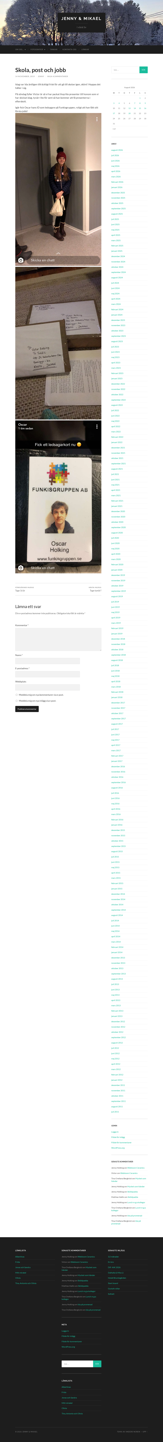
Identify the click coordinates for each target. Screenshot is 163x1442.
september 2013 (118, 973)
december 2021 (118, 447)
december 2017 (118, 702)
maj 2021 (115, 484)
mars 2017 (116, 750)
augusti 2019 (117, 596)
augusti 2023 (117, 341)
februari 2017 (117, 755)
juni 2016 (115, 798)
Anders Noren (133, 1432)
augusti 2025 (117, 214)
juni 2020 (115, 543)
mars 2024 (116, 304)
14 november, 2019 (25, 76)
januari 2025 (116, 251)
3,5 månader (113, 1256)
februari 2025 (117, 245)
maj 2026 (115, 166)
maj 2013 (115, 995)
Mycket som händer (136, 1186)
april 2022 (115, 426)
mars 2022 (116, 431)
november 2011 (118, 1090)
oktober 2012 (117, 1032)
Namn (19, 655)
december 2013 (118, 957)
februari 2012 (117, 1074)
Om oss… (19, 49)
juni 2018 (115, 670)
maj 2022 (115, 421)
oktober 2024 (117, 267)
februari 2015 (117, 883)
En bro (111, 1262)
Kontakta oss (69, 49)
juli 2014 (115, 920)
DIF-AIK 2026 (114, 1267)
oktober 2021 (117, 458)
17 (114, 113)
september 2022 (118, 400)
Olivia (18, 1278)
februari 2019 (117, 628)
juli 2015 (115, 856)
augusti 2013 (117, 979)
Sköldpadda (132, 1191)
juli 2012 (115, 1048)
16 (145, 108)
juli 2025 (115, 219)
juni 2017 (115, 734)
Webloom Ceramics (136, 1168)
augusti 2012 (117, 1042)
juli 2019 (115, 601)
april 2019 (115, 617)
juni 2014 (115, 925)
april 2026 (115, 171)
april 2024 (115, 298)
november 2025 (118, 198)
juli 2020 (115, 538)
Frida (17, 1262)
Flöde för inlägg (118, 1137)
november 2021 (118, 453)
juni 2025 (115, 224)
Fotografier (37, 49)
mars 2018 (116, 686)
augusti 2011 (117, 1106)
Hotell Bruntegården (117, 1278)
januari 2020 (116, 570)
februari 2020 (117, 564)
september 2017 (118, 718)
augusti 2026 (117, 150)
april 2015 (115, 872)
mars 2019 (116, 623)
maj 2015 (115, 867)
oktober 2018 (117, 649)
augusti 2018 (117, 660)
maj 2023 (115, 357)
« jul (114, 129)
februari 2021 (117, 500)
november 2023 (118, 325)
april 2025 (115, 235)
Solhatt (111, 1294)
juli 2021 (115, 474)
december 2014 (118, 894)
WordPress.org (118, 1148)
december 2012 (118, 1021)
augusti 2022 (117, 405)
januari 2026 (116, 187)
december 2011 (118, 1085)
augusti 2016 (117, 787)
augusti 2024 (117, 277)
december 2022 (118, 384)
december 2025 (118, 192)
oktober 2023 (117, 330)
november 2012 (118, 1027)
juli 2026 (115, 155)
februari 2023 (117, 373)
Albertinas (19, 1256)
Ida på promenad (134, 1215)
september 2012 (118, 1037)
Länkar (85, 49)
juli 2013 (115, 984)
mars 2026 (116, 176)
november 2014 (118, 899)
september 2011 (118, 1101)
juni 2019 (115, 607)
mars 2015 (116, 878)
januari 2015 (116, 888)
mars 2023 (116, 368)
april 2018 (115, 681)
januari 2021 (116, 506)
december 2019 (118, 575)
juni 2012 (115, 1053)
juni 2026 (115, 160)
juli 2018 (115, 665)
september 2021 (118, 463)
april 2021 (115, 490)
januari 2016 (116, 825)
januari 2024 (116, 314)
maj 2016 (115, 803)
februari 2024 (117, 309)
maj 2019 (115, 612)
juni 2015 (115, 862)
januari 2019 (116, 633)
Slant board (113, 1283)
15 (140, 108)
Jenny (41, 76)
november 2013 (118, 963)
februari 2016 (117, 819)
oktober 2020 (117, 522)
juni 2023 (115, 352)
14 (135, 108)
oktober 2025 (117, 203)
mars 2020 (116, 559)
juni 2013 (115, 989)
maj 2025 (115, 229)
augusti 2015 (117, 851)
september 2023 (118, 336)
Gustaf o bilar (114, 1288)
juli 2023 (115, 346)
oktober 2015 (117, 841)
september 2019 (118, 591)
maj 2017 (115, 740)
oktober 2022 (117, 394)
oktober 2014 (117, 904)
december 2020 (118, 511)
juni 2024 (115, 288)
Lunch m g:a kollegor (136, 1202)
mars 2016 (116, 814)
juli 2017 (115, 729)
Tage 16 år (24, 589)
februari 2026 (117, 182)
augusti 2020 (117, 532)
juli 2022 (115, 410)
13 (129, 108)
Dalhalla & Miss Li (116, 1272)
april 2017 (115, 745)
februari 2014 (117, 947)
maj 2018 (115, 676)
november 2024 (118, 261)
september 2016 (118, 782)
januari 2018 (116, 697)
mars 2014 (116, 941)
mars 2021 (116, 495)
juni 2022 (115, 415)
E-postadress (22, 668)
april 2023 (115, 362)
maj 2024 (115, 293)
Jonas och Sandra (22, 1267)
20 (129, 113)
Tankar (53, 49)
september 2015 (118, 846)
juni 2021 (115, 479)
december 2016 (118, 766)
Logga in (115, 1132)
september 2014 (118, 910)
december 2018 (118, 639)
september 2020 (118, 527)
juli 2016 (115, 793)
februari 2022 (117, 437)
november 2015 (118, 835)
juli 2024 (115, 283)
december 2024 (118, 256)
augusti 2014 (117, 915)
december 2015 (118, 830)
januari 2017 (116, 761)
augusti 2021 (117, 469)
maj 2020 (115, 548)
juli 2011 (115, 1111)
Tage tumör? (95, 589)
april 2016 (115, 809)
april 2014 (115, 936)
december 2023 (118, 320)
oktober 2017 (117, 713)
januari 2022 (116, 442)
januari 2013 (116, 1016)
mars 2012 (116, 1069)
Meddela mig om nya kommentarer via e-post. (41, 694)
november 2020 (118, 516)
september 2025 (118, 208)
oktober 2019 (117, 585)
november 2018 (118, 644)
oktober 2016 (117, 777)
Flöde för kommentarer (121, 1142)
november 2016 (118, 771)
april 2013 (115, 1000)
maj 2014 (115, 931)
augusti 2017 (117, 724)
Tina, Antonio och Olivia (25, 1283)
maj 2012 (115, 1058)
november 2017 (118, 708)
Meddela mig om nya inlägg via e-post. (37, 700)
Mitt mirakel (20, 1272)
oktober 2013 (117, 968)
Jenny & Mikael (81, 18)
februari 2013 (117, 1011)
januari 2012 (116, 1080)
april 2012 (115, 1064)
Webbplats (20, 681)
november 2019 (118, 580)
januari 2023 (116, 378)
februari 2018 (117, 692)
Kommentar (22, 625)
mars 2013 (116, 1005)
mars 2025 (116, 240)
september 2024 (118, 272)
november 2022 (118, 389)
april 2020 (115, 554)
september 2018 (118, 655)
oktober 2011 (117, 1096)
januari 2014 (116, 952)
